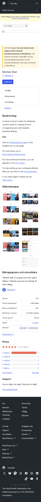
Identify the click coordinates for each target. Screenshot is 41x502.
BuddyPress (8, 457)
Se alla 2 (35, 323)
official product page (18, 142)
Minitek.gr (9, 76)
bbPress (7, 453)
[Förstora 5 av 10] (16, 242)
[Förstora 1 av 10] (16, 193)
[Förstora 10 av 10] (36, 257)
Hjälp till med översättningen (26, 17)
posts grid (23, 328)
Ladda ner (8, 82)
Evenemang (26, 430)
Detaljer (8, 90)
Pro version (20, 163)
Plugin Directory (8, 10)
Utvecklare (6, 434)
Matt (5, 449)
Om (3, 403)
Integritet (6, 419)
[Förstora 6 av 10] (36, 193)
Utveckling (9, 102)
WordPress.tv (9, 438)
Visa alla (35, 372)
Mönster (25, 415)
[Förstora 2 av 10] (16, 206)
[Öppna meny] (37, 3)
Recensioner (10, 96)
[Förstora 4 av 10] (16, 230)
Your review (7, 372)
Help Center (7, 180)
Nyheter (5, 407)
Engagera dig (27, 426)
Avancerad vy (8, 334)
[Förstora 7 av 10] (36, 211)
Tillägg (24, 411)
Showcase (26, 403)
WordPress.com (10, 445)
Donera (26, 434)
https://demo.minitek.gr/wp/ (13, 154)
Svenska (11, 468)
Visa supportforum (10, 389)
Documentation (30, 171)
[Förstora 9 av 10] (36, 241)
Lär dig (5, 426)
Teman (24, 407)
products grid (33, 328)
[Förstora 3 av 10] (16, 218)
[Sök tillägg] (26, 26)
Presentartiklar (29, 438)
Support (8, 108)
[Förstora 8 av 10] (36, 227)
